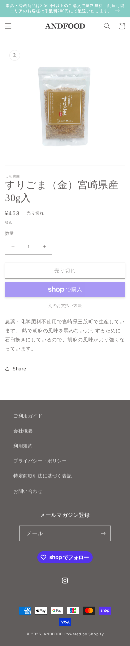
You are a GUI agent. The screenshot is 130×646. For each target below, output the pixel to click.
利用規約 (23, 445)
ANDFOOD (53, 634)
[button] (8, 26)
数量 (9, 233)
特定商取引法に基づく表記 (42, 475)
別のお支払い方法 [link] (65, 305)
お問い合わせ (28, 491)
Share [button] (19, 368)
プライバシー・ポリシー (40, 460)
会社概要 (23, 430)
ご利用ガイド (28, 415)
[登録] (103, 533)
